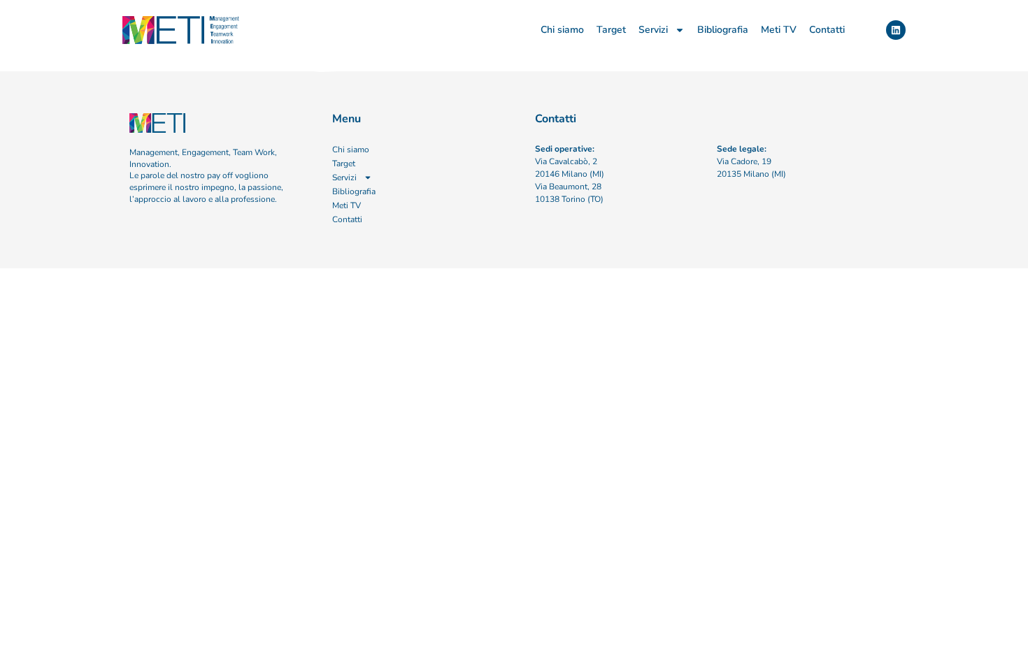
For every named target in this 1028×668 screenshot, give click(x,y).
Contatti (827, 29)
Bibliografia (722, 29)
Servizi (653, 29)
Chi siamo (562, 29)
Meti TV (779, 29)
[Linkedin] (896, 30)
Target (611, 29)
